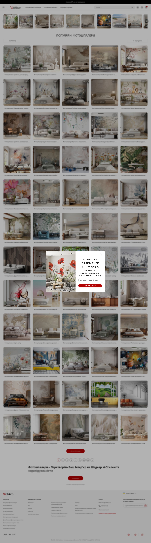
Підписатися (90, 285)
